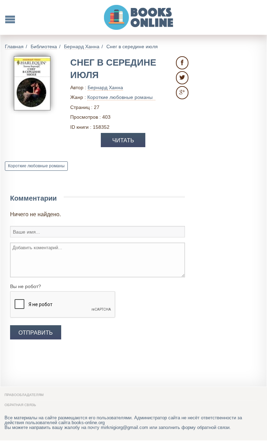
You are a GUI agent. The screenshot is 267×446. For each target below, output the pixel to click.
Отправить (35, 332)
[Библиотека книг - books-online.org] (139, 17)
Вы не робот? (25, 286)
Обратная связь (20, 405)
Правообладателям (24, 395)
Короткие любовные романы (36, 165)
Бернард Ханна (105, 87)
